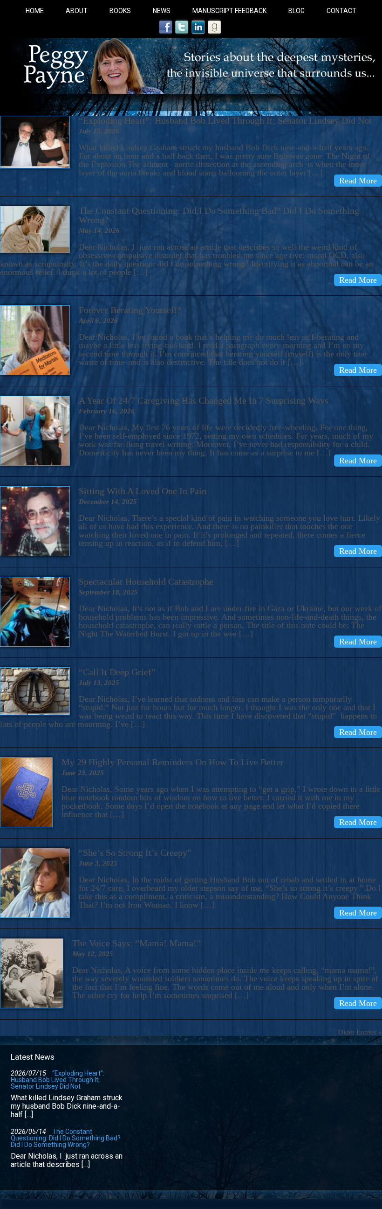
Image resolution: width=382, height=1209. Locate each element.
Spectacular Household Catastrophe (146, 581)
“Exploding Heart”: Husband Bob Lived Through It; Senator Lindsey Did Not (57, 1079)
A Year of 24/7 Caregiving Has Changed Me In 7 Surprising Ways (203, 400)
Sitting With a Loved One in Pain (142, 491)
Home (35, 10)
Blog (296, 10)
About (77, 10)
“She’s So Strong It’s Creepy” (135, 852)
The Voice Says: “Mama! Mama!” (136, 943)
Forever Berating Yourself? (130, 310)
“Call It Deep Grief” (117, 672)
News (162, 10)
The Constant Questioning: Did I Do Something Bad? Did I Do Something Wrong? (219, 215)
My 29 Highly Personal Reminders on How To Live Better (172, 762)
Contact (341, 10)
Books (120, 10)
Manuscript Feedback (229, 10)
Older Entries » (360, 1032)
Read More (358, 180)
